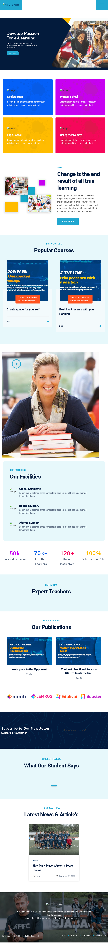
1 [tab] (54, 785)
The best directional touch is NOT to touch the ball (79, 671)
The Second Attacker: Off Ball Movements (27, 299)
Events (74, 935)
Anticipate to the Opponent (29, 669)
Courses (86, 935)
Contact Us (101, 935)
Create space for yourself (23, 309)
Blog (35, 860)
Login (63, 935)
